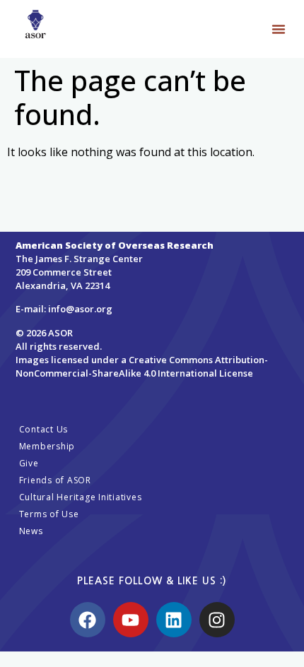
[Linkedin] (174, 619)
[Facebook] (87, 619)
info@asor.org (80, 308)
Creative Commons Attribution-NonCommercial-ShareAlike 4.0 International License (142, 366)
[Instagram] (217, 619)
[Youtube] (130, 619)
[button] (278, 29)
